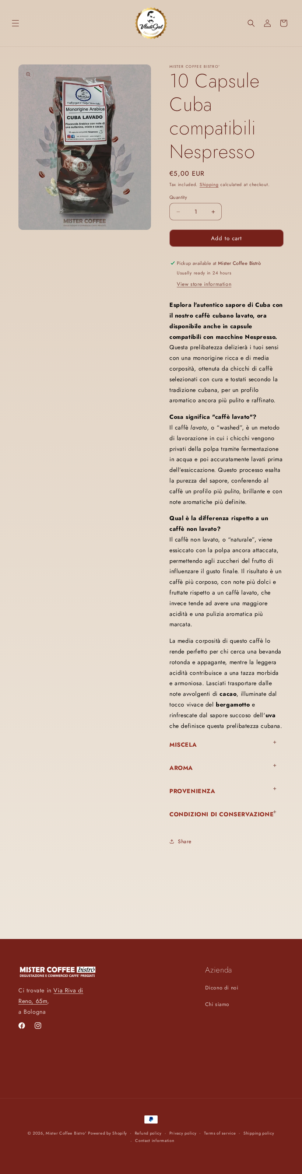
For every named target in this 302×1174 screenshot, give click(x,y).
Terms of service (220, 1133)
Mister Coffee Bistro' (66, 1133)
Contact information (154, 1140)
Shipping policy (258, 1133)
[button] (15, 23)
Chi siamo (217, 1004)
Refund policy (148, 1133)
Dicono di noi (222, 987)
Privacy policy (183, 1133)
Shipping (209, 184)
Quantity (178, 197)
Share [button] (185, 841)
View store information (204, 284)
